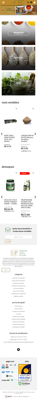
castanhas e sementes (18, 278)
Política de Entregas (18, 316)
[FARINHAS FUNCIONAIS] (18, 58)
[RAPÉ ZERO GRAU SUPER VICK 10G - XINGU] (10, 131)
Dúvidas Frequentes (19, 324)
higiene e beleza (18, 296)
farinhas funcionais (18, 283)
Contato (18, 314)
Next (34, 10)
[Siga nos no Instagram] (18, 349)
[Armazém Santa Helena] (18, 252)
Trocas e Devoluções (18, 321)
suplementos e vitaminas (18, 293)
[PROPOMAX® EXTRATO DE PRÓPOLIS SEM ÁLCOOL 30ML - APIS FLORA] (27, 196)
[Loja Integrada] (25, 396)
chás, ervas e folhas (18, 291)
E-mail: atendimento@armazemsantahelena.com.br (18, 342)
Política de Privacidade (18, 319)
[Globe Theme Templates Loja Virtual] (11, 396)
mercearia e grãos (18, 288)
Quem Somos (18, 308)
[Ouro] (24, 372)
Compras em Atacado (18, 311)
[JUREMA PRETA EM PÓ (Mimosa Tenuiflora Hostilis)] (27, 131)
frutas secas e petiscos (18, 280)
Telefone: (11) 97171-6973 (18, 337)
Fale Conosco (19, 306)
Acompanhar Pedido (18, 327)
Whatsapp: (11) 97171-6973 (18, 339)
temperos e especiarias (18, 286)
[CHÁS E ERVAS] (18, 83)
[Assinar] (7, 241)
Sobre (5, 270)
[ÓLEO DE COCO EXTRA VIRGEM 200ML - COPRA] (10, 196)
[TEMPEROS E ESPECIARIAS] (18, 33)
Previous (3, 10)
